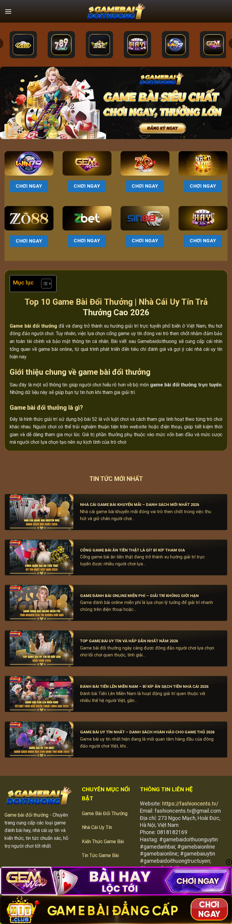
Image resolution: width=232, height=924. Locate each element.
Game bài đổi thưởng (26, 815)
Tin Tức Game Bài (100, 855)
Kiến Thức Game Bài (103, 841)
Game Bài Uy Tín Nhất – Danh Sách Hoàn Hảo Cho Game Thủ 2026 (147, 732)
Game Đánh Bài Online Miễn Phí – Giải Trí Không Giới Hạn (139, 595)
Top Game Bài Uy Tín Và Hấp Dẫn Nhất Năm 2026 (129, 641)
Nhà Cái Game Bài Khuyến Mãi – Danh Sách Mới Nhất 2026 (139, 504)
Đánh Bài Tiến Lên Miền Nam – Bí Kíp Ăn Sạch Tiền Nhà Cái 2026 (144, 686)
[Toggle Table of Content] (43, 283)
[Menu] (8, 11)
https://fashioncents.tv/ (190, 804)
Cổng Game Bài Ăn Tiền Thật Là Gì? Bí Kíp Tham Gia (132, 550)
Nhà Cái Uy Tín (97, 827)
